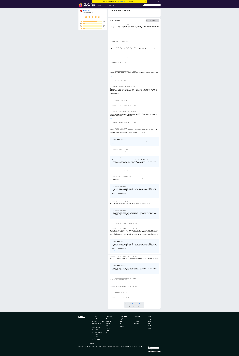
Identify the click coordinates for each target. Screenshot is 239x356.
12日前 (125, 80)
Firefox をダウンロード (121, 1)
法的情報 (92, 343)
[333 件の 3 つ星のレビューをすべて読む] (92, 25)
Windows (108, 321)
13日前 (126, 100)
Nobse (116, 35)
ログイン (159, 1)
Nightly (122, 319)
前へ (126, 303)
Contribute (136, 321)
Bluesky (150, 325)
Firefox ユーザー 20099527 (120, 111)
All (106, 332)
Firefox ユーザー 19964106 (120, 286)
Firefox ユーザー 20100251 (120, 105)
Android (108, 328)
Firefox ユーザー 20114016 (120, 47)
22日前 (124, 139)
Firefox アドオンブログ (98, 321)
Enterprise (122, 326)
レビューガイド (96, 339)
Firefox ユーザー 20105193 (120, 71)
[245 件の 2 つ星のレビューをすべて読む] (92, 26)
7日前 (126, 41)
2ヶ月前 (134, 228)
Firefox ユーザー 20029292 (120, 256)
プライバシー (81, 343)
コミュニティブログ (97, 332)
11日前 (134, 71)
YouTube (150, 321)
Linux (107, 330)
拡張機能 (99, 5)
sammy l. (117, 41)
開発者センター (96, 327)
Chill (116, 292)
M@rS (116, 128)
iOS (107, 325)
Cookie (87, 343)
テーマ (104, 5)
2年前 (134, 13)
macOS (108, 323)
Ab (115, 62)
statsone (117, 201)
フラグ (111, 31)
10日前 (124, 62)
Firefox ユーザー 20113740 (120, 56)
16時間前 (127, 24)
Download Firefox (110, 319)
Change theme (151, 349)
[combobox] (152, 5)
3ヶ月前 (125, 292)
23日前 (125, 128)
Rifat (116, 80)
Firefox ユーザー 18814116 (120, 86)
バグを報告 (95, 336)
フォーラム (95, 334)
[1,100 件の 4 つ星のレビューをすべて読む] (92, 23)
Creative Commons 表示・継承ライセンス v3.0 (112, 346)
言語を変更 (150, 346)
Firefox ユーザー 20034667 (120, 228)
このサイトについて (97, 319)
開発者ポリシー (96, 329)
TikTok (149, 323)
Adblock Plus (86, 10)
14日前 (134, 105)
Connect (136, 319)
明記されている (83, 346)
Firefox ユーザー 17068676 (120, 13)
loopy (116, 170)
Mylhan (116, 149)
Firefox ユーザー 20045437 (120, 223)
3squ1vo (117, 24)
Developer (136, 323)
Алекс (116, 100)
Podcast (150, 328)
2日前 (126, 35)
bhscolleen (117, 297)
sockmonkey (117, 176)
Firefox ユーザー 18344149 (120, 122)
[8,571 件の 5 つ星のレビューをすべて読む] (92, 21)
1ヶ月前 (126, 149)
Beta (121, 321)
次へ (142, 303)
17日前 (134, 122)
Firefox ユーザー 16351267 (120, 278)
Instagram (150, 319)
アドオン (94, 316)
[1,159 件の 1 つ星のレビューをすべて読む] (92, 28)
